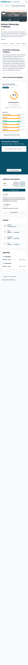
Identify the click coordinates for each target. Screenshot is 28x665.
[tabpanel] (14, 112)
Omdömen (12, 43)
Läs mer (3, 39)
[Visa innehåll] (24, 77)
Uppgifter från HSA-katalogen (10, 276)
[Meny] (26, 1)
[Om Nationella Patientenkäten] (19, 102)
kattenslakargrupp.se (11, 226)
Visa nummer (16, 232)
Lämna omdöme (15, 190)
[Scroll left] (1, 43)
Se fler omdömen (14, 212)
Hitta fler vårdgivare (15, 170)
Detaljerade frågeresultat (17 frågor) (12, 134)
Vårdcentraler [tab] (5, 87)
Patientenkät (4, 43)
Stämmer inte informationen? (8, 279)
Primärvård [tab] (12, 87)
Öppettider (23, 43)
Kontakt (17, 43)
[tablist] (14, 87)
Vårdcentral (7, 5)
